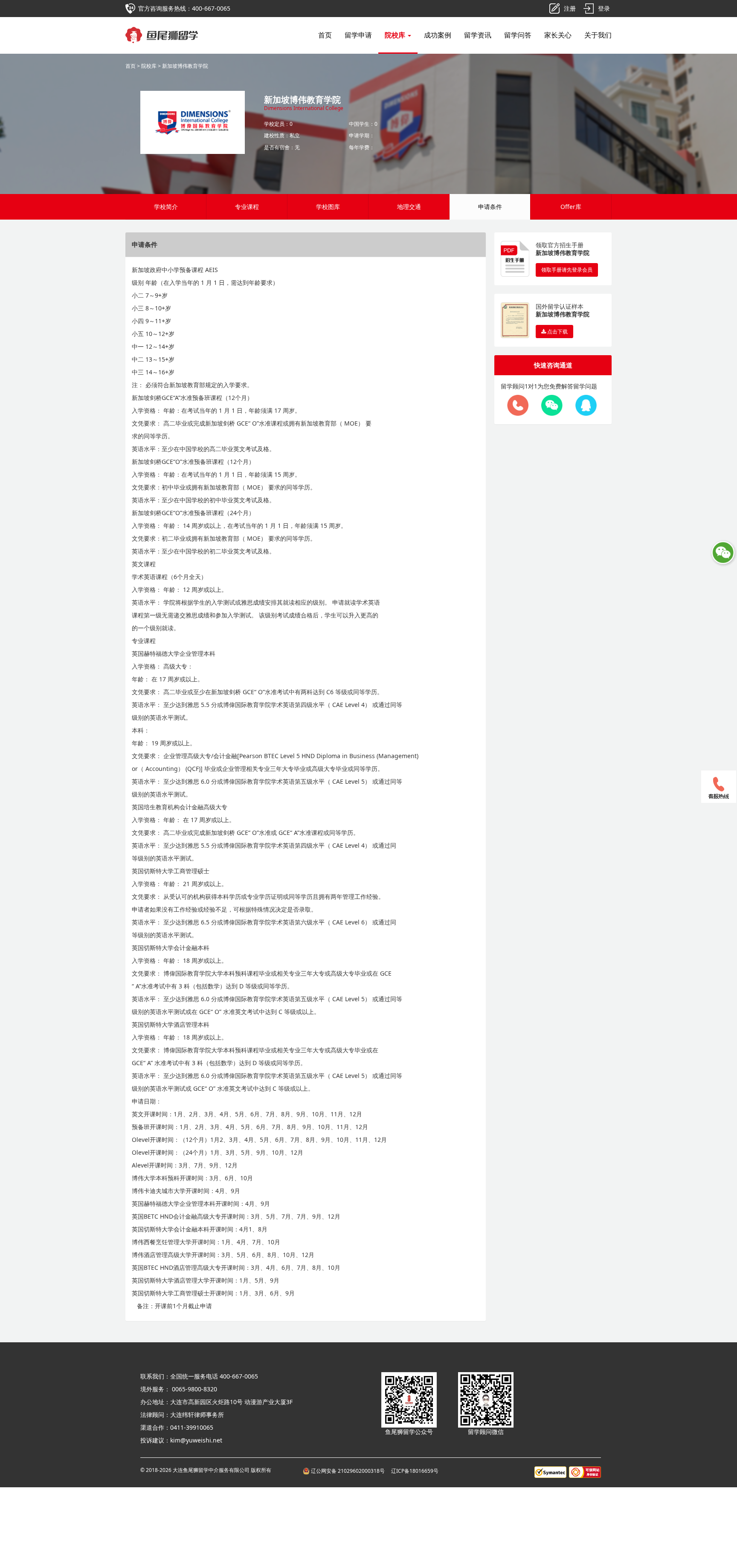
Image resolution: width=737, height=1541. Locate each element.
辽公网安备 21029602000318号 (348, 1470)
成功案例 (437, 35)
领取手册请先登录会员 (566, 269)
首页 (325, 35)
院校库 (149, 66)
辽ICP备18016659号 (414, 1470)
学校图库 (328, 207)
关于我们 (598, 35)
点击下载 (557, 331)
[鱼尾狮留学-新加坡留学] (162, 27)
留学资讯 (477, 35)
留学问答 (517, 35)
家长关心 (558, 35)
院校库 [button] (396, 35)
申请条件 (490, 207)
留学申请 (358, 35)
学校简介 (166, 207)
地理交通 (409, 207)
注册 (570, 8)
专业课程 (247, 207)
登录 (604, 8)
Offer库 (570, 207)
